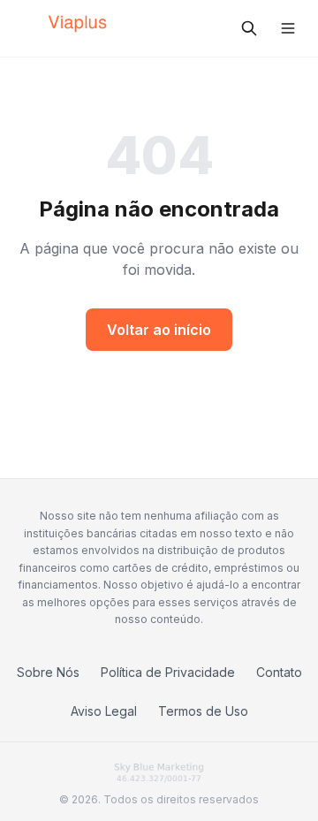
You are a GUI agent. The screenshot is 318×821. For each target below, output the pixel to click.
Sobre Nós (48, 672)
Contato (279, 672)
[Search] (249, 28)
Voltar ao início (159, 329)
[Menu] (288, 28)
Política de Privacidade (168, 672)
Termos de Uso (203, 710)
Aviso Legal (104, 710)
